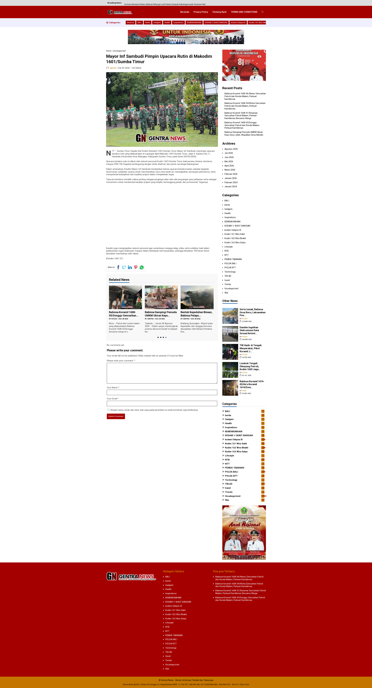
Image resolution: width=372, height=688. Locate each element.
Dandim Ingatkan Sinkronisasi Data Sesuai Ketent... (249, 330)
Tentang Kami (219, 12)
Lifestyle (229, 246)
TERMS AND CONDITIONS (244, 12)
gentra (113, 68)
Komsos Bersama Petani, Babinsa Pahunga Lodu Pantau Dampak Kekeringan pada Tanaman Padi (164, 3)
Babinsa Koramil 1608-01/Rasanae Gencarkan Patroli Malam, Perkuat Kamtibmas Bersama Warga (241, 116)
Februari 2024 (231, 182)
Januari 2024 (231, 186)
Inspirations (178, 22)
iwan (244, 391)
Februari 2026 (231, 174)
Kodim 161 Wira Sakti (258, 22)
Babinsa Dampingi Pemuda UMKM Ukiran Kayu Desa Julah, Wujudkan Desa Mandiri (244, 133)
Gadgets (157, 22)
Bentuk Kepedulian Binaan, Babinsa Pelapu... (196, 314)
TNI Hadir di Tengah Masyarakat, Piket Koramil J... (251, 348)
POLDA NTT (230, 267)
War (226, 292)
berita (147, 22)
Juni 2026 (229, 157)
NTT (227, 255)
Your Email (112, 398)
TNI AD (228, 276)
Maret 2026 (230, 169)
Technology (230, 271)
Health (167, 22)
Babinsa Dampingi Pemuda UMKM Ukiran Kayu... (161, 314)
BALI (140, 22)
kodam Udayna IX (238, 22)
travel (227, 280)
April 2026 (229, 165)
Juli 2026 (229, 153)
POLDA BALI (230, 263)
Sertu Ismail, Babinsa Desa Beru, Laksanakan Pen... (252, 312)
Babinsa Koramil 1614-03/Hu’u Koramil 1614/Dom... (252, 384)
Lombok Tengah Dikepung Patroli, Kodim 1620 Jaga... (250, 366)
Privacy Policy (201, 12)
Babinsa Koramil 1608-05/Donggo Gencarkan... (123, 314)
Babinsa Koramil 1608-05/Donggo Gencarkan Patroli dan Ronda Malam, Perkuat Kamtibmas (242, 125)
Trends (228, 284)
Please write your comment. (120, 360)
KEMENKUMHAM (194, 22)
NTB (227, 251)
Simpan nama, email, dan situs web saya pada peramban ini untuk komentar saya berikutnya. (154, 410)
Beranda (184, 12)
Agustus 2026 (231, 149)
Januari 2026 (231, 178)
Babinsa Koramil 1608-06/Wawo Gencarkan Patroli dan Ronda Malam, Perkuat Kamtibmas (245, 96)
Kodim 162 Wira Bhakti (235, 238)
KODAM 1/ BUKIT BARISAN (216, 22)
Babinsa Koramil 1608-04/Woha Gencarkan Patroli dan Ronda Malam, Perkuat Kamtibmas (245, 106)
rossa (114, 319)
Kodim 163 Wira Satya (235, 242)
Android (130, 22)
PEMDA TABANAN (233, 259)
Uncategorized (231, 288)
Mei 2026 (229, 161)
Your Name (112, 387)
